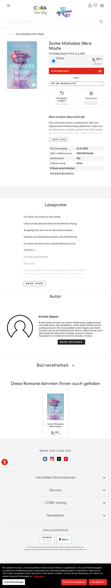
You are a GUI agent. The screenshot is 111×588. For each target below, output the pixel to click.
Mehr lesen (34, 283)
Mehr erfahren (71, 342)
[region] (55, 576)
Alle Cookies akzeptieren (74, 582)
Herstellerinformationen (62, 173)
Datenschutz (39, 576)
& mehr (80, 53)
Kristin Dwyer (60, 53)
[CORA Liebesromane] (40, 10)
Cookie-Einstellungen (14, 582)
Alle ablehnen (97, 582)
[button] (76, 83)
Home (10, 34)
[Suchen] (101, 21)
